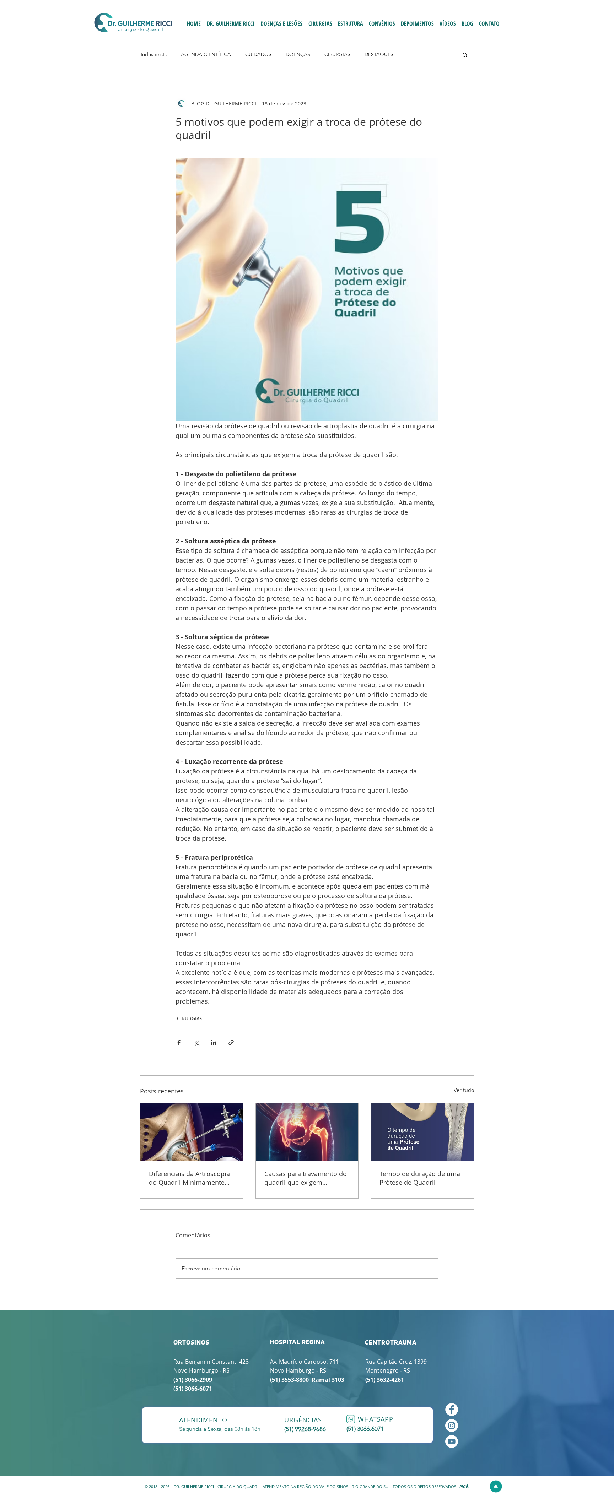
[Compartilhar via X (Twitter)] (196, 1042)
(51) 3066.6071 (365, 1428)
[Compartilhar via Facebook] (179, 1042)
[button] (465, 55)
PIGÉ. (464, 1486)
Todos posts (153, 54)
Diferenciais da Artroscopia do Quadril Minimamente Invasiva (189, 1178)
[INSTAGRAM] (451, 1425)
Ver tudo (464, 1090)
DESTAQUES (379, 54)
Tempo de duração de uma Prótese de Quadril (419, 1178)
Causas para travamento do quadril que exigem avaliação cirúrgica (305, 1178)
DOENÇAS (298, 54)
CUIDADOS (258, 54)
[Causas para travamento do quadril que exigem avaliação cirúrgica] (307, 1132)
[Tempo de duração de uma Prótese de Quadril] (422, 1132)
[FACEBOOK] (451, 1409)
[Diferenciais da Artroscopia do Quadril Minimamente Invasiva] (191, 1132)
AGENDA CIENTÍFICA (206, 54)
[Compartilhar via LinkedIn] (213, 1042)
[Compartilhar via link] (231, 1042)
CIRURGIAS (337, 54)
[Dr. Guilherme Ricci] (451, 1441)
